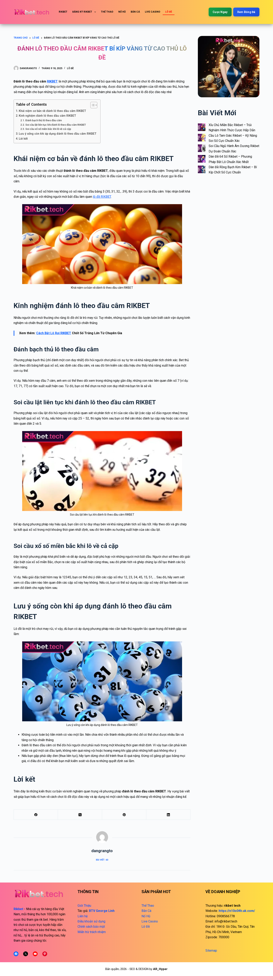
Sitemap (211, 950)
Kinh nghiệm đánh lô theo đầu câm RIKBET (48, 115)
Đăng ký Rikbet (82, 11)
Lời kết (23, 138)
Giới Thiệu (84, 905)
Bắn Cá (135, 11)
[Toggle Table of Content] (91, 105)
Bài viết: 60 (102, 860)
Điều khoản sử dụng (91, 921)
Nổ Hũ (122, 11)
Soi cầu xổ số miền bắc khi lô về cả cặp (48, 128)
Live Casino (152, 11)
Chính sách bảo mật (91, 926)
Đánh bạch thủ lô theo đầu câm (43, 120)
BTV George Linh (102, 911)
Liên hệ (83, 916)
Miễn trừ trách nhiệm (92, 932)
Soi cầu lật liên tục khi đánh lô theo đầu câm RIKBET (55, 124)
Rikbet (63, 11)
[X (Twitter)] (80, 815)
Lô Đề (168, 11)
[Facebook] (36, 815)
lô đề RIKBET (102, 197)
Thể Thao (107, 11)
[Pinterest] (124, 815)
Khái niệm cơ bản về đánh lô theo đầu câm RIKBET (52, 111)
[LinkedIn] (168, 815)
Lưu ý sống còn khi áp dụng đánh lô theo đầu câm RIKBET (57, 133)
